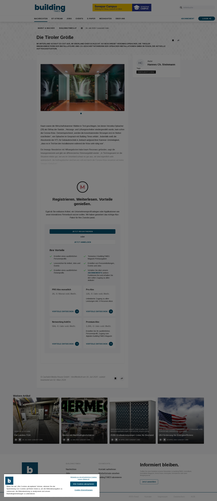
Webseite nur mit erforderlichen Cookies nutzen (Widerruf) (83, 478)
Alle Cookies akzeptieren (83, 484)
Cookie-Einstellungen (84, 490)
